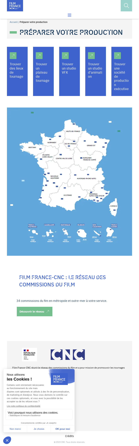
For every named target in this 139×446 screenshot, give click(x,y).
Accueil (14, 22)
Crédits (69, 436)
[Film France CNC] (15, 5)
